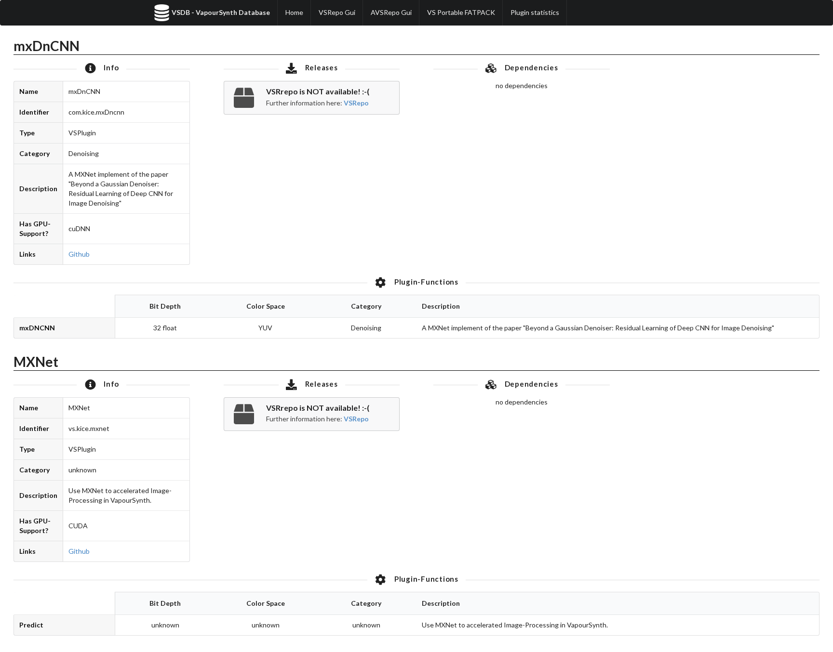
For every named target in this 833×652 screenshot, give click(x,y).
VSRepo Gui (337, 12)
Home (294, 12)
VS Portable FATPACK (461, 12)
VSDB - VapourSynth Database (221, 12)
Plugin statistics (535, 12)
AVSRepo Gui (391, 12)
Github (79, 254)
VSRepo (356, 103)
